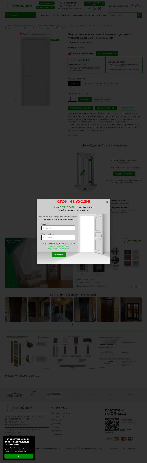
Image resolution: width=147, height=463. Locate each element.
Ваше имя (45, 224)
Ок (19, 456)
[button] (107, 202)
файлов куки (21, 451)
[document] (73, 231)
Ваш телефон (47, 234)
